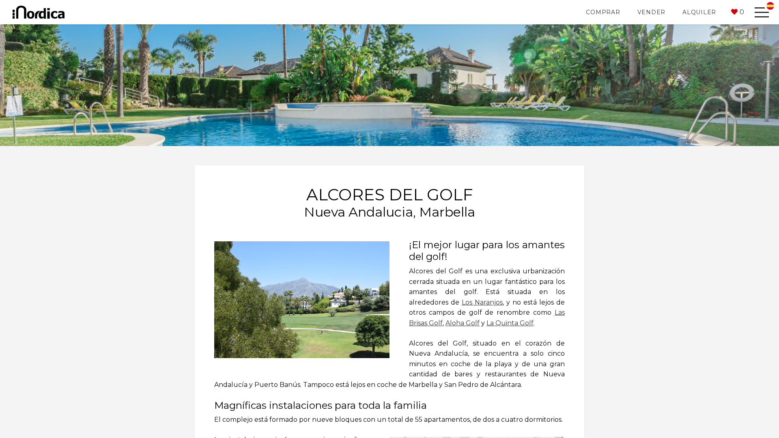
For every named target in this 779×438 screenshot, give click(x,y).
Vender (651, 12)
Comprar (603, 12)
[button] (738, 12)
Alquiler (699, 12)
